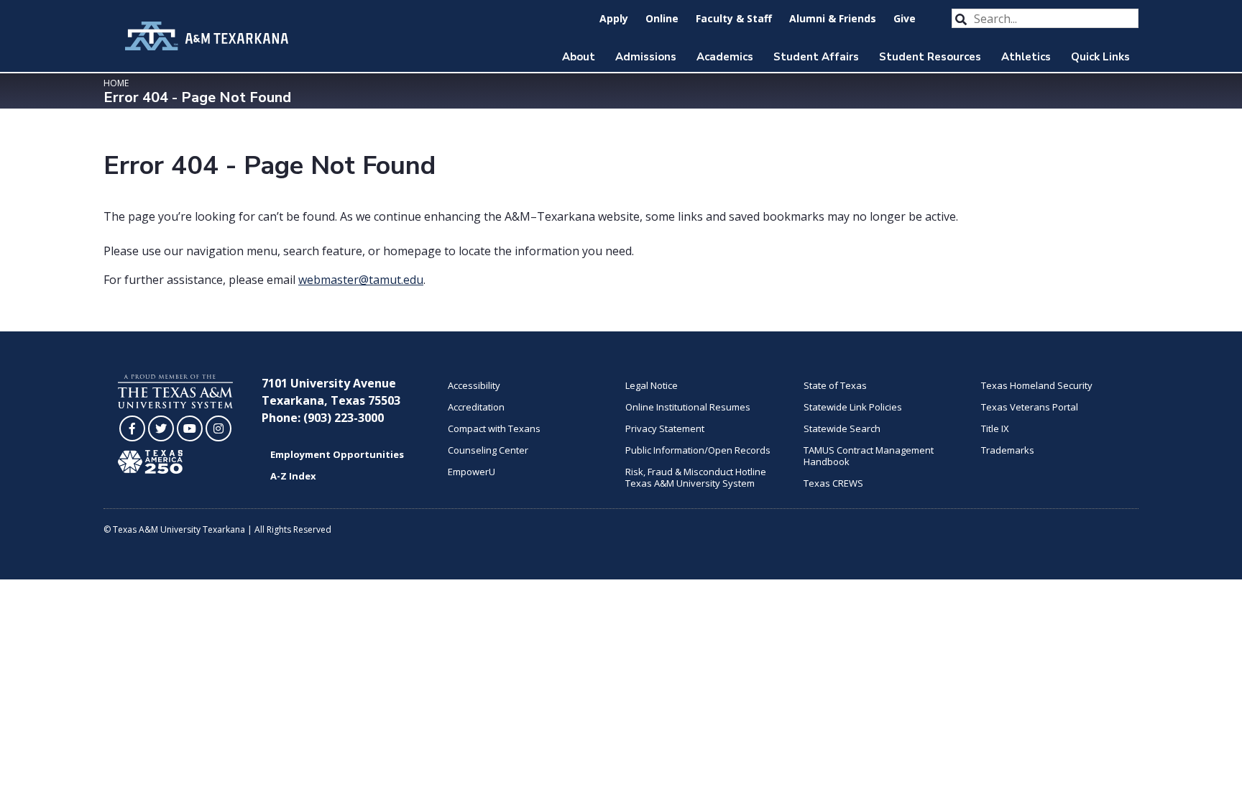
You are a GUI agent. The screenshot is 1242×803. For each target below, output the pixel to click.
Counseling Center (488, 450)
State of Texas (835, 385)
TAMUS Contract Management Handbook (869, 456)
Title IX (995, 428)
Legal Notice (651, 385)
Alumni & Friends (832, 18)
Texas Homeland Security (1036, 385)
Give (904, 18)
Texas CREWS (833, 483)
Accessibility (474, 385)
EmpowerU (471, 471)
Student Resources (930, 57)
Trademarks (1007, 450)
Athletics (1026, 57)
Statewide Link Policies (853, 406)
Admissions (645, 57)
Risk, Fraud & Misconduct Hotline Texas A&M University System (695, 477)
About (578, 57)
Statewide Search (842, 428)
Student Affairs (816, 57)
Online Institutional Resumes (687, 406)
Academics (724, 57)
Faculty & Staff (734, 18)
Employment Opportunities (337, 454)
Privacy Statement (664, 428)
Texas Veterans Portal (1029, 406)
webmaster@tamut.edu (360, 280)
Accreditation (476, 406)
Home (116, 83)
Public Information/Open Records (697, 450)
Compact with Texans (494, 428)
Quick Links (1100, 57)
